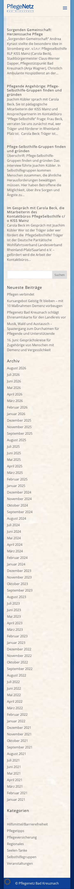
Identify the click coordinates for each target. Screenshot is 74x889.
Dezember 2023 (19, 570)
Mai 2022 (14, 695)
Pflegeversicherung (22, 837)
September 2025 (19, 433)
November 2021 (19, 734)
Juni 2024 (14, 531)
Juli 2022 (13, 682)
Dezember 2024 (19, 492)
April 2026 (14, 394)
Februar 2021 (17, 793)
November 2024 (19, 499)
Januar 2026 (16, 414)
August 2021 (16, 754)
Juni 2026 (14, 381)
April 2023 (14, 623)
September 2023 (19, 590)
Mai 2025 (14, 459)
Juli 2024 (13, 525)
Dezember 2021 (19, 727)
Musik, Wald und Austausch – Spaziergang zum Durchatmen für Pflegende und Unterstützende (33, 329)
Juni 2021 (14, 767)
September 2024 (19, 512)
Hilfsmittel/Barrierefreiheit (27, 824)
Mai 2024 (14, 538)
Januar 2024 (16, 564)
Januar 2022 (16, 721)
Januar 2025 (16, 486)
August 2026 (16, 368)
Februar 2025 (17, 479)
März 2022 (15, 708)
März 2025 (15, 472)
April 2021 (14, 780)
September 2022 (19, 669)
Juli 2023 (13, 603)
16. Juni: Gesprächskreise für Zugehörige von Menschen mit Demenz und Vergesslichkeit (30, 345)
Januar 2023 (16, 642)
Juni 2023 (14, 610)
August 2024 (16, 518)
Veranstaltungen (20, 863)
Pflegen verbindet (20, 294)
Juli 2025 (13, 446)
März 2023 (15, 629)
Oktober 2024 (17, 505)
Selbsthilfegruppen (21, 857)
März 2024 (15, 551)
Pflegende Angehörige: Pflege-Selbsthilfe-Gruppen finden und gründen (34, 90)
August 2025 (16, 440)
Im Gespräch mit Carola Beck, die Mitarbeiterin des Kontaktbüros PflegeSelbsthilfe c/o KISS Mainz (36, 214)
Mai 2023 (14, 616)
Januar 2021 (16, 799)
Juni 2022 (14, 688)
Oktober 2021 (17, 740)
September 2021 (19, 747)
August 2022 (16, 675)
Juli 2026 (13, 374)
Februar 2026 (17, 407)
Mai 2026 (14, 387)
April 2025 (14, 466)
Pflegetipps (15, 831)
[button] (7, 881)
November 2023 (19, 577)
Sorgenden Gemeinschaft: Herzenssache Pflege (29, 32)
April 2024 (14, 544)
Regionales (15, 844)
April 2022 (14, 701)
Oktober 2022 (17, 662)
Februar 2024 (17, 557)
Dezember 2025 (19, 420)
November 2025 (19, 427)
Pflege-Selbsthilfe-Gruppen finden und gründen (36, 148)
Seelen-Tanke (17, 850)
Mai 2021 (14, 773)
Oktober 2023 (17, 584)
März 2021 (15, 786)
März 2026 (15, 401)
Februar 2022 (17, 714)
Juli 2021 (13, 760)
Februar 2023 (17, 636)
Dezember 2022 (19, 649)
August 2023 (16, 597)
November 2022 (19, 655)
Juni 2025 (14, 453)
